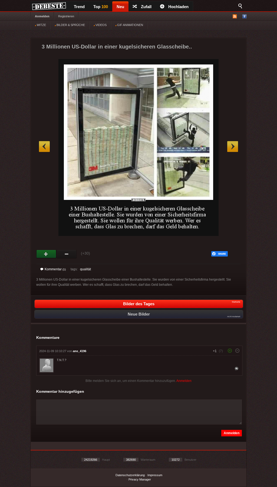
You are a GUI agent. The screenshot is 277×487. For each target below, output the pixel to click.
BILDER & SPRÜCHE (70, 25)
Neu (120, 6)
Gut (46, 254)
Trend (79, 6)
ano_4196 (79, 351)
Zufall (146, 6)
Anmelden (42, 16)
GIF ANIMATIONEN (129, 25)
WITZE (41, 25)
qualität (85, 269)
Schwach (67, 254)
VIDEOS (101, 25)
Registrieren (66, 16)
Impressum (154, 475)
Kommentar (55, 269)
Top (100, 6)
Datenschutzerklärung (130, 475)
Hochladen (178, 6)
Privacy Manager (139, 479)
